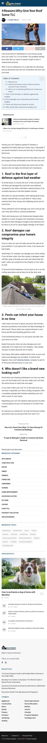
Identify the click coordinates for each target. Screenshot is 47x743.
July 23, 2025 (8, 131)
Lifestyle (5, 508)
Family (4, 471)
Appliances (6, 459)
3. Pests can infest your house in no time (19, 104)
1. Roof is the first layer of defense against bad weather (21, 95)
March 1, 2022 (26, 20)
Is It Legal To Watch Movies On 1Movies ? (20, 621)
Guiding (5, 488)
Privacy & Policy (27, 735)
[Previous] (21, 137)
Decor (4, 467)
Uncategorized (8, 517)
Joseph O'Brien (13, 20)
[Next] (25, 137)
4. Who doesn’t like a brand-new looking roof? (20, 107)
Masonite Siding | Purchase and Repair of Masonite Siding (26, 628)
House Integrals (11, 739)
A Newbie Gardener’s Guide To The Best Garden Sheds (25, 604)
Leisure (5, 504)
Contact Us (15, 735)
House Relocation (9, 496)
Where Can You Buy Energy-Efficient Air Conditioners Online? (25, 90)
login (8, 449)
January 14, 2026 (19, 124)
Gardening (6, 484)
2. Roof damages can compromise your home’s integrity (21, 100)
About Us (5, 735)
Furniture (6, 479)
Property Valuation (10, 513)
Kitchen (5, 500)
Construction (8, 463)
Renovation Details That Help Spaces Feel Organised (20, 692)
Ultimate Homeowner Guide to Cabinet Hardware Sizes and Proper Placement (24, 85)
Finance (5, 475)
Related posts (12, 82)
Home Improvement (10, 492)
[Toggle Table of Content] (40, 79)
